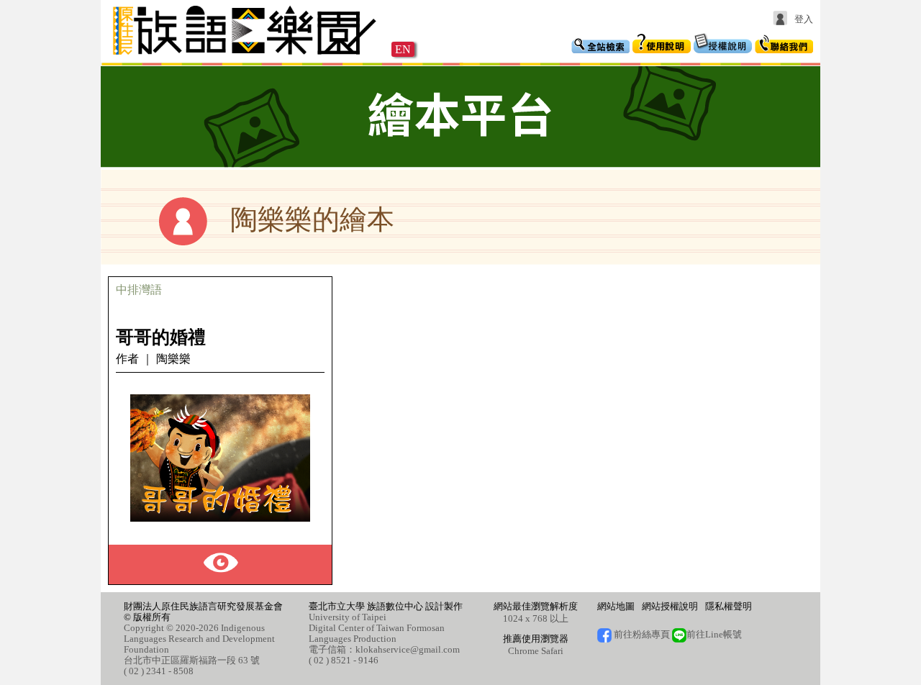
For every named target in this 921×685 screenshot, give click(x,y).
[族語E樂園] (246, 56)
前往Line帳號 (714, 634)
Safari (552, 650)
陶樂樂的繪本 (312, 219)
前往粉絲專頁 (641, 634)
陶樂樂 (173, 359)
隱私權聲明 (728, 606)
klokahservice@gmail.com (407, 649)
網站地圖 (616, 606)
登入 (803, 19)
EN (403, 49)
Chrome (523, 650)
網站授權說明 (670, 606)
